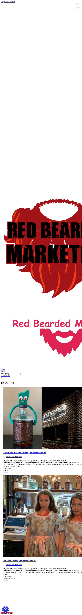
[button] (3, 371)
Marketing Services (15, 593)
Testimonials (12, 599)
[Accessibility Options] (5, 609)
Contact (9, 603)
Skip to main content (8, 2)
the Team (10, 590)
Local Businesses (16, 457)
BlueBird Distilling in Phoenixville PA (19, 561)
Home (8, 583)
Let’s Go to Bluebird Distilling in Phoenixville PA (24, 453)
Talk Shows (11, 587)
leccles (8, 457)
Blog (7, 596)
